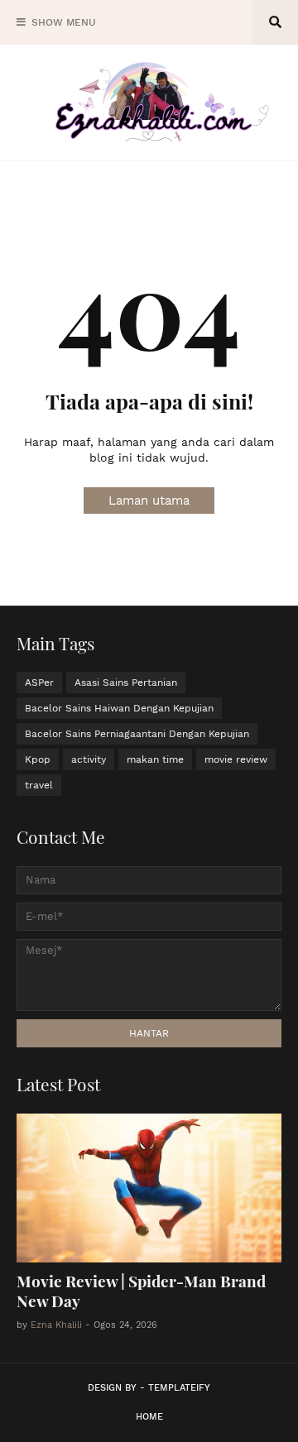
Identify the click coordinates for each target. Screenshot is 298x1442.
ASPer (39, 682)
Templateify (179, 1387)
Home (149, 1416)
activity (88, 759)
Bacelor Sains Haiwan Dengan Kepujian (119, 708)
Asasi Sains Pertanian (125, 682)
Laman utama (149, 500)
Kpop (37, 759)
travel (39, 785)
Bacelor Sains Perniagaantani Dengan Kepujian (137, 734)
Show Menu (63, 22)
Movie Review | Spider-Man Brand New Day (141, 1291)
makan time (155, 759)
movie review (235, 759)
